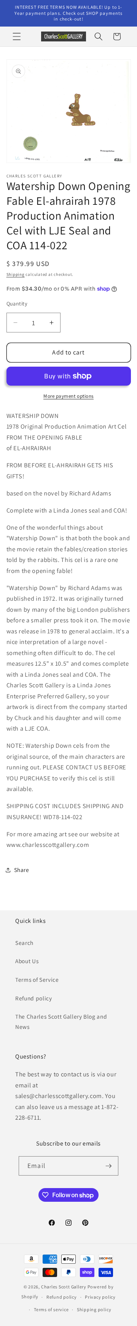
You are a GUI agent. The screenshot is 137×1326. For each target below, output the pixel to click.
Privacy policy (100, 1297)
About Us (26, 961)
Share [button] (21, 869)
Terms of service (51, 1309)
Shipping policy (94, 1309)
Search (24, 942)
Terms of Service (37, 979)
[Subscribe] (108, 1166)
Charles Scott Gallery (63, 1287)
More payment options (68, 396)
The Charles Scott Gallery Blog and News (61, 1021)
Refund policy (33, 998)
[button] (17, 36)
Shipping (15, 274)
